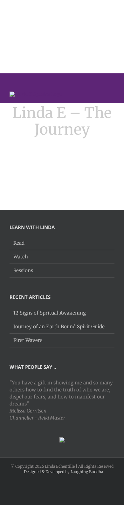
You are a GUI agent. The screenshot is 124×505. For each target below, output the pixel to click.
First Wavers (27, 340)
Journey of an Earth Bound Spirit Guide (59, 326)
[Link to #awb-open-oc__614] (110, 94)
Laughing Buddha (87, 471)
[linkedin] (115, 79)
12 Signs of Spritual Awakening (49, 313)
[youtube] (105, 79)
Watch (20, 257)
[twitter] (94, 79)
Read (18, 243)
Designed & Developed (44, 471)
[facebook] (84, 79)
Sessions (23, 270)
